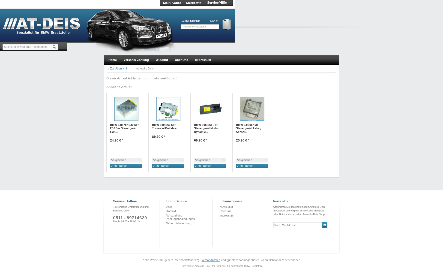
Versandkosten (211, 260)
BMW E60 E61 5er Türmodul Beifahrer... (166, 126)
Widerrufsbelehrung (178, 223)
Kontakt (171, 211)
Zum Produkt (119, 166)
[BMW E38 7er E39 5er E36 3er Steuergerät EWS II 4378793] (126, 109)
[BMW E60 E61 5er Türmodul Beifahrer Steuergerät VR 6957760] (168, 109)
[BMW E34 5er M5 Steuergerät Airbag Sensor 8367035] (252, 109)
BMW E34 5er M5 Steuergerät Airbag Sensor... (248, 128)
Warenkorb (227, 24)
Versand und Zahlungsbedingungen (180, 217)
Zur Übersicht (118, 68)
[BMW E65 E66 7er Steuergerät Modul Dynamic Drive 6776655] (210, 109)
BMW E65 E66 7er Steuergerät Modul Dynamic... (206, 128)
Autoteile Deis (145, 68)
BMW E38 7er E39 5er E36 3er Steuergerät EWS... (124, 128)
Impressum (226, 215)
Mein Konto (172, 3)
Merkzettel (194, 3)
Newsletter (226, 206)
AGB (169, 206)
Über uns (225, 211)
